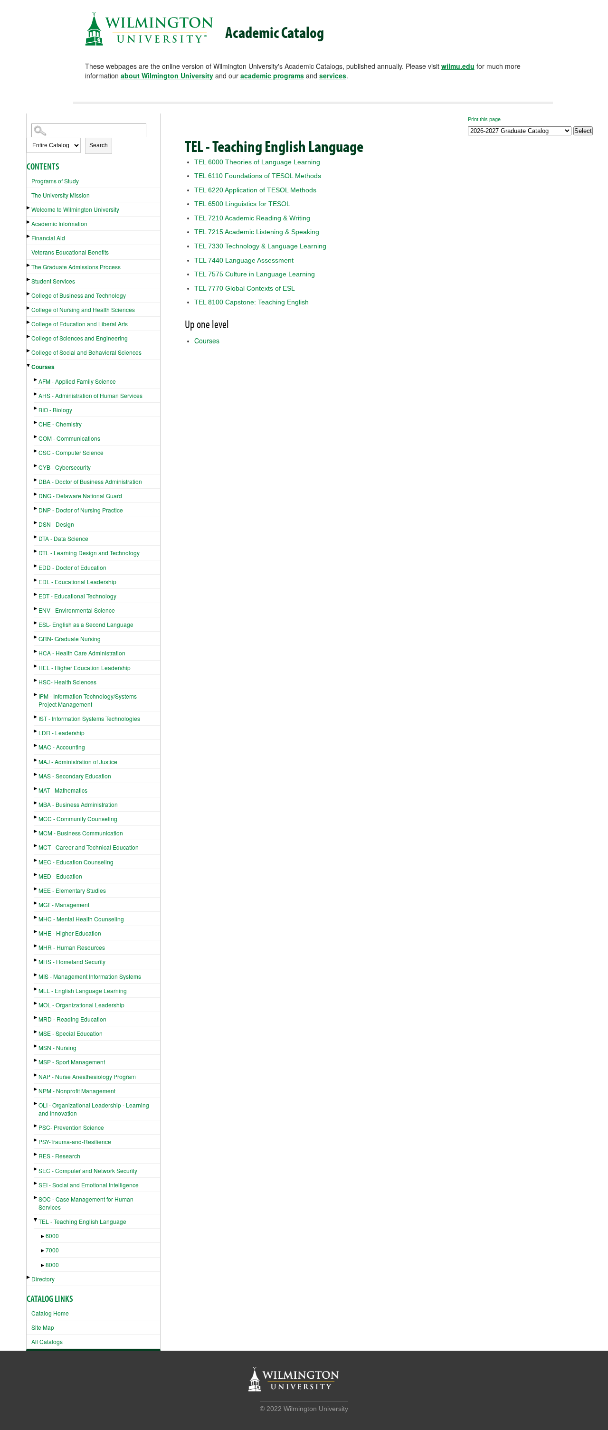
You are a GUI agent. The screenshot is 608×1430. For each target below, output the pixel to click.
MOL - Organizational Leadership (81, 1005)
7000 (52, 1250)
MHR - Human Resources (71, 947)
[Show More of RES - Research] (36, 1154)
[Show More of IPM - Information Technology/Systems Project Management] (36, 694)
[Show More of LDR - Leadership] (36, 731)
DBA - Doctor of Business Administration (90, 481)
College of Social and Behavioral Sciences (86, 352)
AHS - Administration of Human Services (90, 395)
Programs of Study (55, 181)
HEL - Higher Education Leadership (84, 667)
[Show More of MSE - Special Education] (36, 1032)
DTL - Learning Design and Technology (89, 553)
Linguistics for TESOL (242, 204)
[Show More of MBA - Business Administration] (36, 803)
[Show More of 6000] (43, 1236)
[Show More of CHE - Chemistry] (36, 422)
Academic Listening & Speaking (256, 232)
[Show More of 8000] (43, 1265)
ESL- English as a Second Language (85, 624)
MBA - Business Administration (78, 804)
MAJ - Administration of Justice (77, 762)
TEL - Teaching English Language (82, 1221)
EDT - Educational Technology (77, 596)
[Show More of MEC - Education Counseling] (36, 860)
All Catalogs (47, 1341)
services (332, 75)
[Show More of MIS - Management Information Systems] (36, 975)
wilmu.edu (458, 66)
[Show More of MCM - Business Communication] (36, 831)
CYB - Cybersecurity (64, 467)
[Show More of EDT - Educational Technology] (36, 594)
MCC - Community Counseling (77, 818)
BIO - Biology (55, 410)
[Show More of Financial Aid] (29, 236)
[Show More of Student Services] (29, 279)
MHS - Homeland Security (71, 961)
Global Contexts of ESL (244, 288)
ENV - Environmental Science (76, 610)
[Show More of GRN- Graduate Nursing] (36, 637)
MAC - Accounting (61, 747)
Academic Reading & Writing (252, 218)
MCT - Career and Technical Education (88, 847)
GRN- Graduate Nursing (69, 639)
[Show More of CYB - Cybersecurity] (36, 466)
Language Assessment (244, 260)
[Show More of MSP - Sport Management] (36, 1060)
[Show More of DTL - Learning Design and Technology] (36, 551)
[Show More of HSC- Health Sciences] (36, 680)
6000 (52, 1235)
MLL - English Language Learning (82, 990)
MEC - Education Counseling (76, 862)
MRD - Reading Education (72, 1019)
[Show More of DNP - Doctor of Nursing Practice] (36, 508)
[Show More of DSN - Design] (36, 523)
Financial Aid (48, 238)
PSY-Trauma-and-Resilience (74, 1141)
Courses (43, 366)
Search (98, 145)
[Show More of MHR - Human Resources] (36, 946)
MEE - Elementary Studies (72, 890)
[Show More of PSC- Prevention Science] (36, 1126)
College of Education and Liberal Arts (79, 324)
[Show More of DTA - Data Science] (36, 537)
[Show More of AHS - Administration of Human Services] (36, 394)
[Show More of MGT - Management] (36, 903)
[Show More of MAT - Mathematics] (36, 788)
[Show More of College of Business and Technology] (29, 294)
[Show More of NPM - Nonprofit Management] (36, 1089)
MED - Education (60, 876)
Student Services (53, 281)
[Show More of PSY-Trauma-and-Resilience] (36, 1140)
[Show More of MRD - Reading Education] (36, 1017)
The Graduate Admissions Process (76, 267)
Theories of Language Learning (257, 162)
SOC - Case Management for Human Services (85, 1203)
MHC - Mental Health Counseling (81, 919)
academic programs (272, 75)
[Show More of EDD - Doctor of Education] (36, 566)
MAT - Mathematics (62, 790)
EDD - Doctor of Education (72, 567)
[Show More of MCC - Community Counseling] (36, 817)
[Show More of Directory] (29, 1277)
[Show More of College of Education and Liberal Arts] (29, 322)
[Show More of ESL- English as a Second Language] (36, 623)
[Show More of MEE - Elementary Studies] (36, 889)
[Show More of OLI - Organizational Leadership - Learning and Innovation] (36, 1103)
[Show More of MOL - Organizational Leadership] (36, 1003)
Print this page (484, 119)
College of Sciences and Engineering (79, 338)
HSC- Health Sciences (67, 682)
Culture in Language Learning (254, 274)
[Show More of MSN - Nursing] (36, 1046)
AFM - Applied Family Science (77, 381)
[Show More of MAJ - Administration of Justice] (36, 760)
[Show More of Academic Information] (29, 222)
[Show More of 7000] (43, 1251)
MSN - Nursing (57, 1047)
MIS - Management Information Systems (89, 976)
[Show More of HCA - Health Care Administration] (36, 651)
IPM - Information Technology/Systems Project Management (87, 700)
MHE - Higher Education (69, 933)
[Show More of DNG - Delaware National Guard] (36, 494)
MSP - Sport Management (71, 1062)
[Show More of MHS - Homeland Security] (36, 960)
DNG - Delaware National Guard (80, 496)
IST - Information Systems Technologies (89, 718)
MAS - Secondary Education (74, 776)
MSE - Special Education (70, 1033)
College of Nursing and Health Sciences (83, 309)
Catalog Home (50, 1313)
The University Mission (60, 195)
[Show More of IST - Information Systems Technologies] (36, 717)
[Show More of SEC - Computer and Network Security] (36, 1169)
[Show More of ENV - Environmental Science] (36, 608)
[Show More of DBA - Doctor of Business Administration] (36, 480)
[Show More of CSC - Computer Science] (36, 451)
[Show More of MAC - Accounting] (36, 745)
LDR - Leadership (61, 733)
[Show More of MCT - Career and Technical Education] (36, 845)
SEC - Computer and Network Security (87, 1170)
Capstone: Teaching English (251, 302)
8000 (52, 1264)
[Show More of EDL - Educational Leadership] (36, 580)
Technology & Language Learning (260, 246)
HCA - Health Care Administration (81, 653)
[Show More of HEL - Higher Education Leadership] (36, 666)
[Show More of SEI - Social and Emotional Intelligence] (36, 1183)
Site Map (42, 1327)
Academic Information (59, 223)
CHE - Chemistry (60, 424)
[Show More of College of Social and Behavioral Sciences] (29, 351)
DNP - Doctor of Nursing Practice (80, 510)
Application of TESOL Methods (255, 190)
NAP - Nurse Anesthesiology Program (87, 1076)
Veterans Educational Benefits (70, 252)
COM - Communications (69, 438)
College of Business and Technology (78, 295)
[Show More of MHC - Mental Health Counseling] (36, 917)
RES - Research (59, 1156)
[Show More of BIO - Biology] (36, 408)
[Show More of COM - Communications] (36, 437)
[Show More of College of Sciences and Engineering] (29, 336)
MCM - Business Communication (80, 833)
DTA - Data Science (63, 538)
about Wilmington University (167, 75)
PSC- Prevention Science (71, 1127)
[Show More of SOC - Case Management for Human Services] (36, 1197)
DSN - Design (56, 524)
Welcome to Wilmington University (75, 209)
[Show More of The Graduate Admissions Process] (29, 265)
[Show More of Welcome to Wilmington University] (29, 208)
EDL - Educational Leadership (77, 582)
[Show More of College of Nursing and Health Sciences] (29, 308)
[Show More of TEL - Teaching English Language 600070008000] (36, 1220)
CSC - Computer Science (71, 452)
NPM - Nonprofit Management (76, 1091)
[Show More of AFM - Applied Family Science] (36, 380)
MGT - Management (63, 904)
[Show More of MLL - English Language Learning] (36, 989)
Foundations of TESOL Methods (257, 176)
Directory (43, 1279)
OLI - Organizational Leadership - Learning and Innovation (93, 1109)
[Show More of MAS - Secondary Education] (36, 774)
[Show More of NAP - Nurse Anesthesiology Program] (36, 1075)
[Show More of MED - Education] (36, 874)
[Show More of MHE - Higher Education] (36, 931)
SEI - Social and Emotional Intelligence (88, 1185)
